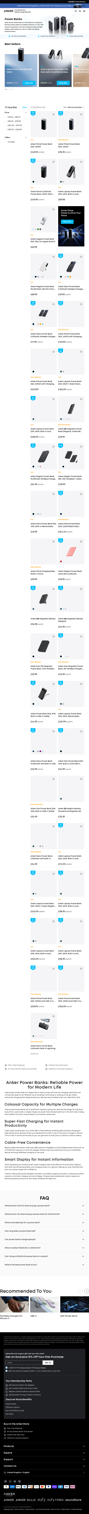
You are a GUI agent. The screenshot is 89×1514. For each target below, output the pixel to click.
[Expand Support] (84, 1459)
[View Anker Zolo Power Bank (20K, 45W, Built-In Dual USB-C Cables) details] (81, 731)
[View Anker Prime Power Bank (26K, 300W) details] (53, 114)
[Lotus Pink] (40, 277)
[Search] (76, 11)
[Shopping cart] (80, 11)
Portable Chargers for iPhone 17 (11, 1317)
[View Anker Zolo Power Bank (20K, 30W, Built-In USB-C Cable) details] (53, 779)
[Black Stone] (40, 229)
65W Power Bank (68, 1316)
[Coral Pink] (38, 1036)
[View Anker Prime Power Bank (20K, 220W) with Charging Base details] (81, 304)
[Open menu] (84, 11)
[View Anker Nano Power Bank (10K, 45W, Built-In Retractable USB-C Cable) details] (53, 494)
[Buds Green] (43, 277)
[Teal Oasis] (68, 277)
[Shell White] (33, 229)
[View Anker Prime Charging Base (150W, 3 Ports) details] (53, 541)
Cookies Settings (76, 1509)
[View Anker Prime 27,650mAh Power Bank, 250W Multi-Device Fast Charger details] (53, 161)
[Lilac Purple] (70, 419)
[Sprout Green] (43, 846)
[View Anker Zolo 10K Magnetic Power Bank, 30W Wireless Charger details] (53, 636)
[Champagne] (36, 182)
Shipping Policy (9, 1509)
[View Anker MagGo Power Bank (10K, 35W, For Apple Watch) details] (53, 209)
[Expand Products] (84, 1446)
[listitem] (5, 1481)
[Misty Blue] (63, 419)
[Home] (18, 11)
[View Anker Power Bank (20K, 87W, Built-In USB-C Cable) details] (53, 684)
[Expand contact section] (84, 1466)
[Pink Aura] (36, 229)
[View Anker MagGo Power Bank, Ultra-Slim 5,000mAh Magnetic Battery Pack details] (81, 541)
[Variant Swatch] (33, 182)
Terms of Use (25, 1368)
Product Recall (79, 6)
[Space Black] (61, 182)
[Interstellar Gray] (61, 419)
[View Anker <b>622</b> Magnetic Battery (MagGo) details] (81, 589)
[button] (16, 112)
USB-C (33, 1316)
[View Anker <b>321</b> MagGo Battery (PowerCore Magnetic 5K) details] (81, 779)
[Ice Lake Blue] (38, 277)
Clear (24, 107)
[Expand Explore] (84, 1453)
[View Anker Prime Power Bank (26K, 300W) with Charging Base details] (53, 351)
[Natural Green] (38, 466)
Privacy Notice (40, 1368)
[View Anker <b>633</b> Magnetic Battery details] (53, 589)
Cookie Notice (65, 1509)
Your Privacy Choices (43, 1509)
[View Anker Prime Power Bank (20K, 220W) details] (81, 114)
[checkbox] (6, 1368)
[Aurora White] (36, 514)
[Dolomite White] (66, 419)
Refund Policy (19, 1509)
